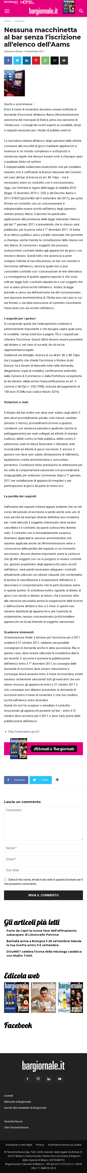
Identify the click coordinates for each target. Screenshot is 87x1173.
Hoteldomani (27, 2)
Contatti (8, 1095)
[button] (81, 11)
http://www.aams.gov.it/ (23, 731)
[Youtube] (60, 1079)
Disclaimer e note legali (19, 1144)
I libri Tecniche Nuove (16, 1127)
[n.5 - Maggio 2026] (70, 998)
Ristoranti (11, 2)
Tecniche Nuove (13, 1121)
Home (7, 21)
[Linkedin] (49, 1079)
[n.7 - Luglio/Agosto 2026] (18, 748)
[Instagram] (38, 1079)
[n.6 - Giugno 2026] (43, 998)
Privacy (40, 1144)
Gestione (20, 21)
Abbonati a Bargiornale (54, 748)
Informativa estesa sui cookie (64, 1144)
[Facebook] (27, 1079)
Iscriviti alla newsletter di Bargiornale (25, 1107)
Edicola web (22, 975)
